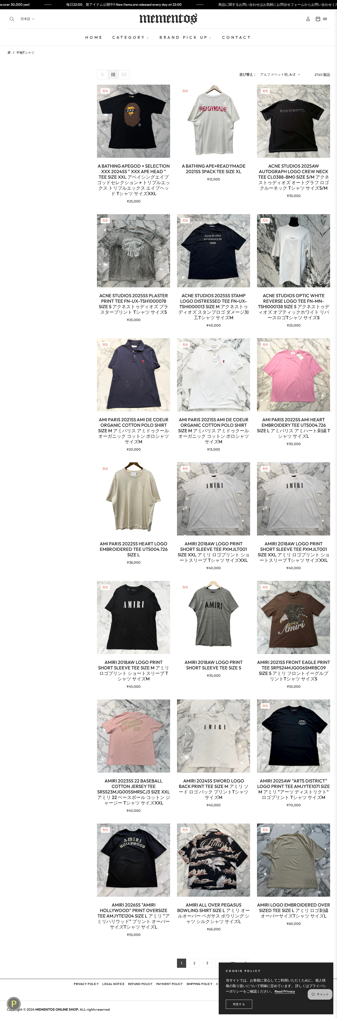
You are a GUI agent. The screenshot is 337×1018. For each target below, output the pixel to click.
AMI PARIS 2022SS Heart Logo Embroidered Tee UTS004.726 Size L (134, 549)
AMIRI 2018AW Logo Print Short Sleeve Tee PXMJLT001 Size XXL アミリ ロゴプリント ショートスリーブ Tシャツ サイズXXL (214, 552)
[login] (308, 19)
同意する (239, 1004)
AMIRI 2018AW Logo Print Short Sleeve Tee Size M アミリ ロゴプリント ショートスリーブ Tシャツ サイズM (133, 671)
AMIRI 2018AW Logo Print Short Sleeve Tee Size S (214, 665)
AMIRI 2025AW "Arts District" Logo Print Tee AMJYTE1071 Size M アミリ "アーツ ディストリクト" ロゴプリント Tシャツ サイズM (293, 789)
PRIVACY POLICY (86, 984)
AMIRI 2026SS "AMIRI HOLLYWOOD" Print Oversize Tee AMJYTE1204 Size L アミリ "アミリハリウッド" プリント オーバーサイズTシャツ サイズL (133, 916)
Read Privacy (285, 991)
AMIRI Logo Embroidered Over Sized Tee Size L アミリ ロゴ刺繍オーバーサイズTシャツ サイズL (293, 910)
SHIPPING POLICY (200, 984)
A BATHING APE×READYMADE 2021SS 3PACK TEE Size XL (214, 168)
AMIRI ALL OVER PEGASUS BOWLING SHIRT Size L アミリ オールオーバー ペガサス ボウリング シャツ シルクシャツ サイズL (213, 913)
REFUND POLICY (140, 984)
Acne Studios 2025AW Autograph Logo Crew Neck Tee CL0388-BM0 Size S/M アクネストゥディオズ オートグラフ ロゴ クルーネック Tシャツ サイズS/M (293, 177)
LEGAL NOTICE (113, 984)
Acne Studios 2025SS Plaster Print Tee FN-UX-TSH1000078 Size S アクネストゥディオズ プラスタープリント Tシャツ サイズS (133, 304)
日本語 (25, 19)
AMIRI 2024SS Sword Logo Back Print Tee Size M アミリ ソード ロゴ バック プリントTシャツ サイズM (214, 789)
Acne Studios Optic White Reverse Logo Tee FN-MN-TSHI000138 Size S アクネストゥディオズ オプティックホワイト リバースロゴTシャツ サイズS (293, 306)
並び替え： (248, 74)
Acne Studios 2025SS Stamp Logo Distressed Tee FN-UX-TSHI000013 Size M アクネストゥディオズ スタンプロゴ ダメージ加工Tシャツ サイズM (213, 306)
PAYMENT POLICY (169, 984)
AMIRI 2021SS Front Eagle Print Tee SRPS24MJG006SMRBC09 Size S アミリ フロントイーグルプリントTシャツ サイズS (293, 671)
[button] (12, 19)
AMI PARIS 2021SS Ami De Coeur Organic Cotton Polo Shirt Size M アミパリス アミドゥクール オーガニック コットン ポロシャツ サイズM (133, 430)
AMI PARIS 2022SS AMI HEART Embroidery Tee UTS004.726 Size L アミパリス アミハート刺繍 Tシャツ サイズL (293, 428)
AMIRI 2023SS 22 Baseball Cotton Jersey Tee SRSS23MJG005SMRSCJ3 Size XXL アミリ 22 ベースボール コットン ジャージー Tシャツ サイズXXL (133, 792)
